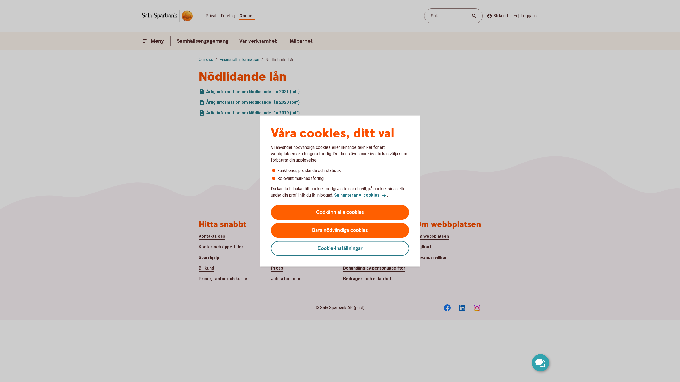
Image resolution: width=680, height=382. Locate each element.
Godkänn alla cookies (340, 212)
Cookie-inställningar (340, 248)
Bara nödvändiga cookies (340, 230)
